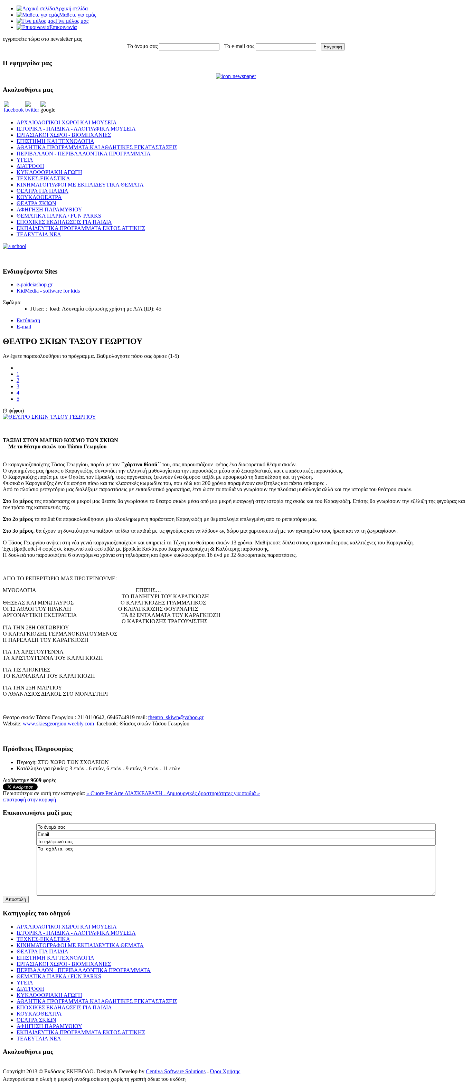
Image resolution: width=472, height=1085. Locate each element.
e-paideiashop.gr (35, 284)
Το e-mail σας (239, 46)
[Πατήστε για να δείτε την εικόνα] (49, 417)
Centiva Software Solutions (176, 1071)
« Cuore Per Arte (105, 793)
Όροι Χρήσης (225, 1071)
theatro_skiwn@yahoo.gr (176, 717)
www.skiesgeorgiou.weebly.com (58, 723)
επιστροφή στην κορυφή (29, 799)
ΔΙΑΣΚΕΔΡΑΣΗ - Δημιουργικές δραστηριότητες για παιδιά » (192, 793)
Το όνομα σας (142, 46)
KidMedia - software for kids (48, 291)
